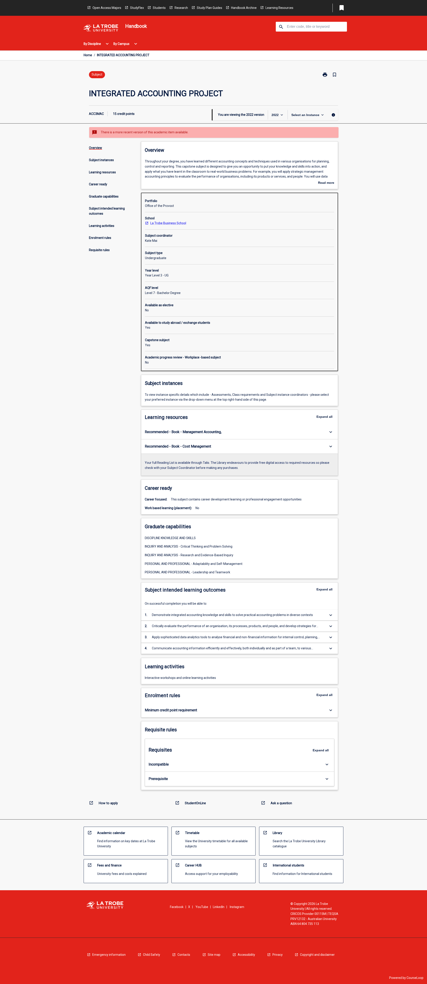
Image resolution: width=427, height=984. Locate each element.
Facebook (176, 907)
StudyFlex (137, 8)
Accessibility (246, 954)
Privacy (277, 954)
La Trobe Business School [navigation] (168, 223)
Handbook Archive (244, 8)
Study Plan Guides (209, 8)
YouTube (201, 907)
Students (159, 8)
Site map (214, 954)
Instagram (237, 907)
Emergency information (109, 954)
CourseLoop (415, 978)
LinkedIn (218, 907)
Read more (326, 183)
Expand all (324, 416)
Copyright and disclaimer (317, 954)
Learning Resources (279, 8)
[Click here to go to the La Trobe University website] (100, 29)
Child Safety (151, 954)
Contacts (183, 954)
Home (88, 55)
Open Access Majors (107, 8)
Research (181, 8)
